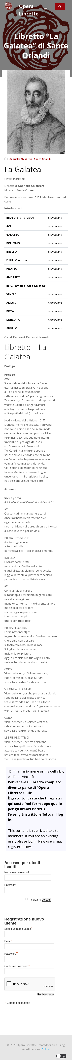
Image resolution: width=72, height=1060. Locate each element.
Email (8, 941)
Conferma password (17, 966)
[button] (62, 1056)
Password (10, 884)
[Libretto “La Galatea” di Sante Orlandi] (36, 112)
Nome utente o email (16, 872)
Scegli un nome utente (18, 928)
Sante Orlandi (42, 159)
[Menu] (46, 10)
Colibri (46, 1049)
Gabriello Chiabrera (20, 159)
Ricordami (34, 899)
